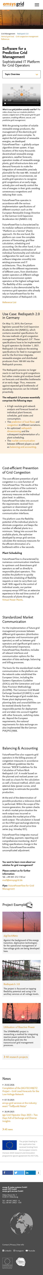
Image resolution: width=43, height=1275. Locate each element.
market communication (23, 441)
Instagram (20, 1251)
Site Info (20, 1245)
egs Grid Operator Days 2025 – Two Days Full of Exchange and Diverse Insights (20, 1118)
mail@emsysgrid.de (12, 880)
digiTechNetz (11, 936)
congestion (12, 425)
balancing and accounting (23, 447)
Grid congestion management (27, 37)
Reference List (9, 302)
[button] (7, 1173)
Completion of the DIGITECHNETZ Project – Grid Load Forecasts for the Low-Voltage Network (20, 1091)
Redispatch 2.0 (22, 34)
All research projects (17, 1057)
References (5, 39)
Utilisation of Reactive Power (19, 1027)
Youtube (31, 1251)
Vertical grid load (7, 37)
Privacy (13, 1245)
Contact (5, 1245)
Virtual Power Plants (12, 600)
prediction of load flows (23, 422)
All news (9, 1129)
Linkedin (8, 1251)
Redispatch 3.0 (12, 984)
